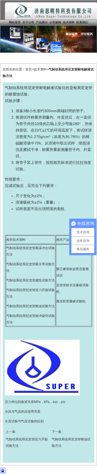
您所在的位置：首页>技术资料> (25, 69)
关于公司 (28, 22)
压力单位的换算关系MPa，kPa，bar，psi (35, 402)
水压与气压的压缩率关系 (22, 411)
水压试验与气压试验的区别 (24, 421)
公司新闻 (55, 22)
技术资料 (69, 22)
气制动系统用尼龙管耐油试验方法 (30, 306)
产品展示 (42, 22)
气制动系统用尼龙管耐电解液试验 (33, 88)
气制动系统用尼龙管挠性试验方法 (30, 280)
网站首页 (15, 22)
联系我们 (82, 22)
